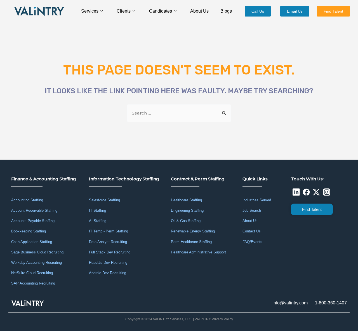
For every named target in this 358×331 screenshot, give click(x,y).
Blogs (226, 11)
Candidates (160, 11)
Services (89, 11)
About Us (199, 11)
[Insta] (327, 192)
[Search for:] (179, 113)
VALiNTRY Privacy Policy (214, 319)
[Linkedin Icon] (296, 192)
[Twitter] (316, 192)
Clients (124, 11)
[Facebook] (306, 192)
